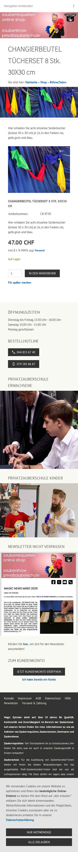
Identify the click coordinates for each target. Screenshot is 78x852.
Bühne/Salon (58, 82)
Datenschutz (53, 698)
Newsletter (11, 703)
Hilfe (68, 698)
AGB (38, 698)
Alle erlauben (39, 842)
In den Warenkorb (42, 273)
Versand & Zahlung (34, 703)
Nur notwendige (39, 832)
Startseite (31, 82)
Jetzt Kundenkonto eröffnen (39, 672)
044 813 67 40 (26, 352)
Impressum (25, 698)
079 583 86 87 (26, 364)
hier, (26, 644)
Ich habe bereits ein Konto (39, 679)
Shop (43, 82)
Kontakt (9, 698)
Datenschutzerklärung (20, 820)
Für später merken (19, 282)
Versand (40, 250)
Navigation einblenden (18, 6)
